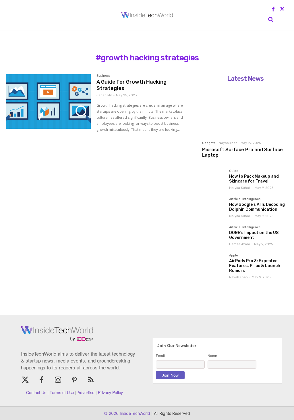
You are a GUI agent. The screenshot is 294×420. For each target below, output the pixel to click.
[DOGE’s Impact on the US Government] (213, 237)
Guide (233, 171)
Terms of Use (62, 392)
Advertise (86, 392)
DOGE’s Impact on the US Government (253, 235)
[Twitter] (282, 9)
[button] (270, 19)
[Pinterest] (74, 380)
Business (103, 76)
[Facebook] (273, 9)
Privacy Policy (110, 392)
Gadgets (208, 143)
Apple (233, 255)
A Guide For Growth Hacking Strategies (131, 85)
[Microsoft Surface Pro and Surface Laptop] (245, 111)
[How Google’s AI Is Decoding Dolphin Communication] (213, 208)
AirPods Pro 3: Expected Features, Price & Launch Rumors (254, 265)
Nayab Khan (228, 143)
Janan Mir (104, 95)
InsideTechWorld (134, 413)
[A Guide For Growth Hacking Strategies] (48, 101)
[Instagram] (58, 380)
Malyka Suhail (240, 188)
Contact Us (36, 392)
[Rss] (91, 380)
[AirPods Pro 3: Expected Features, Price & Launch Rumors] (213, 265)
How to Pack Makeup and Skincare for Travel (254, 179)
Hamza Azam (239, 244)
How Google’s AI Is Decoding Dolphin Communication (257, 207)
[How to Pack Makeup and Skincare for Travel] (213, 180)
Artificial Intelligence (245, 199)
